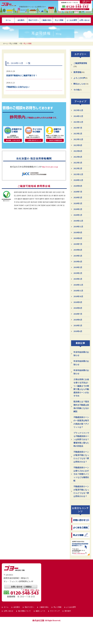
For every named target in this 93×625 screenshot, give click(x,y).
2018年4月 (78, 331)
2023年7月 (78, 128)
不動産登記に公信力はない (18, 87)
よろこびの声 (79, 78)
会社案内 (21, 20)
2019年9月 (78, 232)
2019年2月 (78, 273)
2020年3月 (78, 203)
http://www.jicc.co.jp (50, 167)
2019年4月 (78, 262)
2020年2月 (78, 209)
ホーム (8, 20)
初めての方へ (34, 20)
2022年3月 (78, 163)
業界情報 (77, 72)
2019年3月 (78, 267)
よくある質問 (72, 20)
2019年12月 (78, 221)
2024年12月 (78, 116)
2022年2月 (78, 168)
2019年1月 (78, 279)
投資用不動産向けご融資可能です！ (21, 75)
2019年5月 (78, 256)
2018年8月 (78, 308)
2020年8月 (78, 186)
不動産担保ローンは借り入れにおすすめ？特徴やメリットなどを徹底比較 (81, 474)
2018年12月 (78, 285)
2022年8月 (78, 151)
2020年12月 (78, 180)
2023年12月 (78, 122)
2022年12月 (78, 139)
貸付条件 (68, 611)
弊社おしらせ (79, 84)
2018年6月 (78, 320)
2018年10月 (78, 296)
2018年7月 (78, 314)
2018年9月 (78, 302)
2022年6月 (78, 157)
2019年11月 (78, 227)
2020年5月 (78, 198)
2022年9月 (78, 145)
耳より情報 (59, 20)
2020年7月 (78, 192)
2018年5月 (78, 326)
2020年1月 (78, 215)
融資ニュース (40, 611)
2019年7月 (78, 244)
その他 (76, 90)
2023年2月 (78, 134)
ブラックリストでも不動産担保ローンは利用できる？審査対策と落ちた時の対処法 (81, 439)
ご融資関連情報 (80, 63)
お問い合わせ (84, 20)
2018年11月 (78, 291)
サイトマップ (55, 611)
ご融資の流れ (46, 20)
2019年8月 (78, 238)
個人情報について (24, 611)
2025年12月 (78, 110)
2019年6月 (78, 250)
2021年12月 (78, 174)
